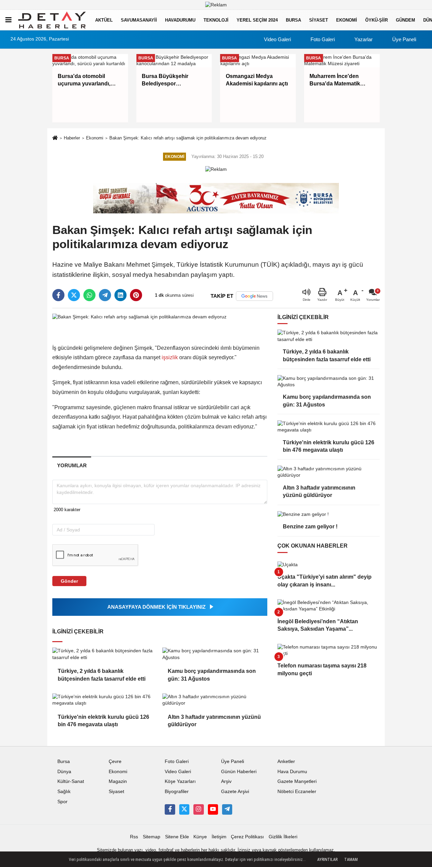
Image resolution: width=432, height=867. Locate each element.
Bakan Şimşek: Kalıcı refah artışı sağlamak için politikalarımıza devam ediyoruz (188, 137)
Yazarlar (363, 39)
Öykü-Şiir (376, 20)
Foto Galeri (322, 39)
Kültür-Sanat (70, 781)
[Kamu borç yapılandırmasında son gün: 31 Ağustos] (214, 654)
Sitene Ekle (177, 836)
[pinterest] (136, 295)
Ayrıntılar (327, 859)
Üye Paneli (403, 39)
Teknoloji (216, 20)
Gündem (405, 20)
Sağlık (64, 791)
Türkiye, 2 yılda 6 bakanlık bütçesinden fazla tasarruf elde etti (101, 674)
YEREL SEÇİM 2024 (257, 20)
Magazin (118, 781)
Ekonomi (346, 20)
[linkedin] (120, 295)
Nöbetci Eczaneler (296, 791)
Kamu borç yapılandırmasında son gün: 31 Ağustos (212, 674)
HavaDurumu (180, 20)
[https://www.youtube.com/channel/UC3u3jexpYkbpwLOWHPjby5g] (213, 809)
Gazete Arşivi (235, 791)
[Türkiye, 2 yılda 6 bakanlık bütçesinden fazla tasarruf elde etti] (104, 654)
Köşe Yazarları (180, 781)
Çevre (115, 761)
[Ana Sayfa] (55, 138)
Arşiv (226, 781)
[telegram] (105, 295)
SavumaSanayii (139, 20)
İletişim (219, 836)
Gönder (69, 581)
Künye (200, 836)
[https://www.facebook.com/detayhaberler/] (170, 809)
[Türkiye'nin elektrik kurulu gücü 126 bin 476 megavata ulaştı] (104, 700)
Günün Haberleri (238, 771)
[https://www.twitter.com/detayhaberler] (184, 809)
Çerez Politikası (247, 836)
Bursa (293, 20)
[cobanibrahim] (227, 809)
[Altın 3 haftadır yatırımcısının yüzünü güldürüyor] (214, 700)
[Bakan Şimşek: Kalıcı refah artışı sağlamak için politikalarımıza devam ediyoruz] (139, 316)
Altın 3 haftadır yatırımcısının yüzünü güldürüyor (214, 720)
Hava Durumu (292, 771)
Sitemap (151, 836)
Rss (134, 836)
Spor (62, 801)
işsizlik (169, 357)
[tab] (71, 465)
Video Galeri (277, 39)
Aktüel (104, 20)
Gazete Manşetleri (297, 781)
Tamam (351, 859)
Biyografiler (177, 791)
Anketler (286, 761)
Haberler (72, 137)
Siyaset (318, 20)
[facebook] (58, 295)
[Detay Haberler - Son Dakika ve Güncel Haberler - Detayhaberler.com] (52, 20)
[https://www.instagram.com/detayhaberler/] (198, 809)
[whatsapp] (89, 295)
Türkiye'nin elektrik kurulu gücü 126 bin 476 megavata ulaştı (103, 720)
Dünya (64, 771)
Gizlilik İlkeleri (283, 836)
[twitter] (74, 295)
